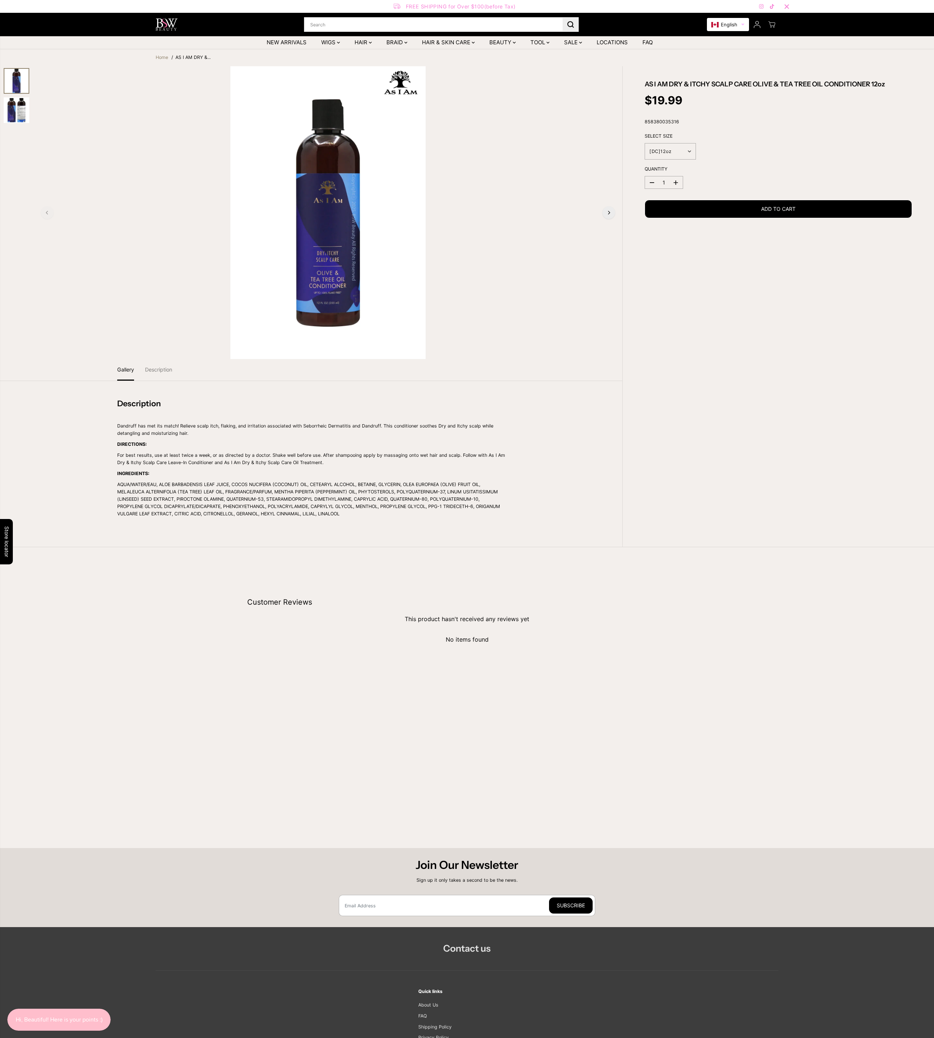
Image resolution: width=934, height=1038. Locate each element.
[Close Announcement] (787, 6)
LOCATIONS (612, 42)
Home (162, 57)
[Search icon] (571, 24)
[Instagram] (761, 6)
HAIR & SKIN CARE (447, 42)
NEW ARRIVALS (287, 42)
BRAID (395, 42)
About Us (428, 1005)
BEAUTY (501, 42)
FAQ (647, 42)
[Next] (609, 212)
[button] (728, 24)
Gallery (125, 369)
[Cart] (771, 24)
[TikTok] (772, 6)
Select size (658, 136)
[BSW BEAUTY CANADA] (167, 24)
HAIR (362, 42)
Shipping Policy (435, 1027)
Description (158, 369)
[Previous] (47, 212)
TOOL (538, 42)
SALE (571, 42)
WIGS (329, 42)
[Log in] (757, 24)
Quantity (656, 169)
